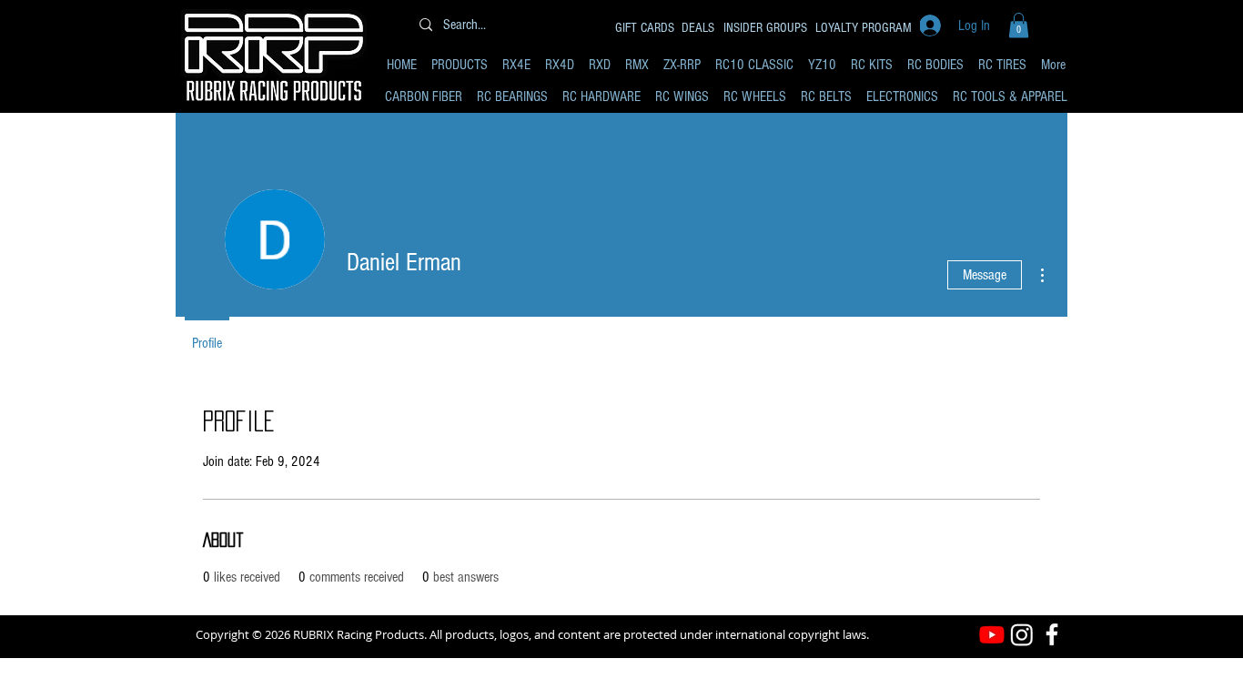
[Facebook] (1051, 634)
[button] (1018, 25)
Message (984, 275)
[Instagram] (1021, 634)
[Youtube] (991, 634)
